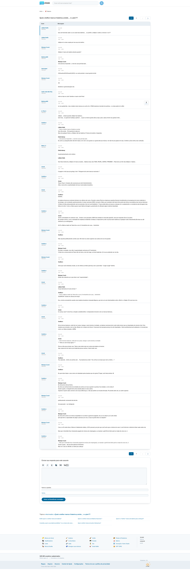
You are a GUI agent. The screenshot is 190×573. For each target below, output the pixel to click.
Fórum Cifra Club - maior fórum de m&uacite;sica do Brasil (45, 3)
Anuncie (57, 564)
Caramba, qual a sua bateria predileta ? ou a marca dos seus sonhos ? (57, 523)
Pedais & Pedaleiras (121, 538)
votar (62, 39)
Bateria (49, 11)
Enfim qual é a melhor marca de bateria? (50, 518)
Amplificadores (49, 541)
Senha (43, 493)
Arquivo (50, 564)
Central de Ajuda (67, 564)
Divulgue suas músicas (74, 546)
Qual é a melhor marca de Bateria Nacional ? (90, 518)
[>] (147, 18)
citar (59, 29)
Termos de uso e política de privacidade (97, 564)
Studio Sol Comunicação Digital (148, 564)
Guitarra (70, 538)
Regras (43, 564)
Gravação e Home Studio (122, 543)
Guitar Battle (95, 546)
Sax (93, 543)
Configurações (78, 564)
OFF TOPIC (119, 546)
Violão (94, 538)
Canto (46, 543)
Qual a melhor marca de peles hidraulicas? (89, 523)
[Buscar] (102, 3)
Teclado (94, 541)
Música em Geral (49, 538)
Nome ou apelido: (46, 487)
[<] (142, 18)
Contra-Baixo (72, 541)
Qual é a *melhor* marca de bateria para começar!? (130, 518)
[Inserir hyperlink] (56, 465)
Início (41, 11)
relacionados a (67, 514)
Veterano (43, 29)
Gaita (69, 543)
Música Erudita (49, 546)
